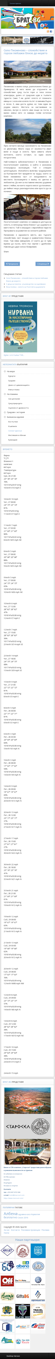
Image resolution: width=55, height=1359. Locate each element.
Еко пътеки (13, 421)
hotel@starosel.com (16, 1195)
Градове (11, 380)
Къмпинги (12, 426)
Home (6, 1233)
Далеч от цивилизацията (18, 385)
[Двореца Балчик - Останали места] (27, 40)
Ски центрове (14, 399)
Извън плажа (13, 389)
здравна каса (24, 1214)
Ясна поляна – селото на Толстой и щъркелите (25, 287)
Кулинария (12, 440)
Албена (11, 1213)
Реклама (45, 1230)
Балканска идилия (15, 417)
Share (6, 251)
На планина (12, 394)
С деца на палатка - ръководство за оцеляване (26, 284)
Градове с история (16, 412)
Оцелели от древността (18, 408)
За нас (7, 1230)
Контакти (15, 1230)
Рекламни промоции (30, 1230)
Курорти (11, 376)
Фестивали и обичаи (17, 435)
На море (11, 371)
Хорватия (35, 1214)
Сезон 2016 (23, 1217)
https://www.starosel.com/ (13, 1198)
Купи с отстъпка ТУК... (14, 355)
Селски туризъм (15, 431)
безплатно (10, 1217)
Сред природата (15, 403)
